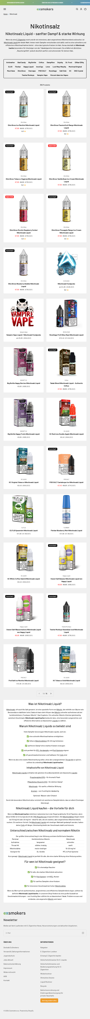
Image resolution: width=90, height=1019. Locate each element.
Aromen (34, 791)
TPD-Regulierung (39, 817)
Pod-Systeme (58, 750)
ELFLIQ (24, 527)
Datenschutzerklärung (12, 964)
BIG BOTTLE (23, 380)
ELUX (10, 67)
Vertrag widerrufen (49, 1000)
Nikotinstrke (60, 886)
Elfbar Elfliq (79, 62)
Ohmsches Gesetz (47, 978)
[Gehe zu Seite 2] (51, 693)
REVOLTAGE (66, 332)
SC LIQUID (66, 431)
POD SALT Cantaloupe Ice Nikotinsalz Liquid (66, 482)
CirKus (41, 62)
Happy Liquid (28, 67)
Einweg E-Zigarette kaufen (50, 956)
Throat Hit (69, 760)
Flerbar (18, 67)
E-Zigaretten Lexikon (48, 951)
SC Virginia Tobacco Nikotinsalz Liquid (23, 482)
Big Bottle (32, 62)
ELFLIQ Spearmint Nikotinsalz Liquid (24, 530)
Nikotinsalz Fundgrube (66, 284)
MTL (51, 877)
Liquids (55, 721)
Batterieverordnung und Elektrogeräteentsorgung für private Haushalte (51, 993)
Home (6, 14)
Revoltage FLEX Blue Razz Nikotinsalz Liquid (66, 335)
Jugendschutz (9, 956)
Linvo (48, 67)
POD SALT (42, 71)
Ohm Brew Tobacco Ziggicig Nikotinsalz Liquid (23, 179)
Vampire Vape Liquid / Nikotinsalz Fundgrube (23, 335)
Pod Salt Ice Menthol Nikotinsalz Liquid (24, 680)
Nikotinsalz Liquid (11, 42)
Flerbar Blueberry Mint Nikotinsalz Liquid (66, 530)
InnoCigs (39, 67)
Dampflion (51, 62)
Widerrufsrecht (9, 972)
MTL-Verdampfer (42, 750)
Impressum (8, 968)
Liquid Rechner (46, 982)
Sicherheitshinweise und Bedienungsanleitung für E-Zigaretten (51, 966)
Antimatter (10, 62)
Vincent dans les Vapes (59, 75)
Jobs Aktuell (8, 960)
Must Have (11, 71)
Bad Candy (22, 62)
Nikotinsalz (13, 14)
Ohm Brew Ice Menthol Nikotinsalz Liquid (23, 125)
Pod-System (41, 877)
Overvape (32, 71)
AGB (5, 976)
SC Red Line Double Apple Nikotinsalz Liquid (66, 434)
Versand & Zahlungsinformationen (17, 951)
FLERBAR (66, 527)
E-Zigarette (20, 40)
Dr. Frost (69, 62)
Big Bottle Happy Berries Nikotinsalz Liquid (23, 383)
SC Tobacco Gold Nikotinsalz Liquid (66, 680)
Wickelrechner (46, 974)
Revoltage (53, 71)
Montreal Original (75, 67)
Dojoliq (60, 62)
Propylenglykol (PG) (37, 777)
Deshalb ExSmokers (11, 947)
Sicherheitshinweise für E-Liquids (53, 960)
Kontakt (7, 980)
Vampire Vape (42, 75)
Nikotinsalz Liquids (19, 773)
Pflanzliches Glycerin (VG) (37, 782)
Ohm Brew (22, 71)
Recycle (43, 986)
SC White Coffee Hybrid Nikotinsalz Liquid (23, 579)
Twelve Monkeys (28, 75)
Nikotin (59, 709)
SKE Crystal (78, 71)
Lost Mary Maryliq (59, 67)
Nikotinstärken (41, 741)
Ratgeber (44, 947)
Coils (61, 755)
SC (70, 71)
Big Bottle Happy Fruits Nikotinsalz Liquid (24, 434)
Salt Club (62, 71)
